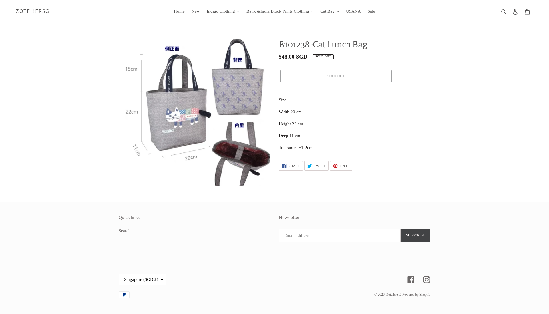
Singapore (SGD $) (141, 279)
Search (125, 230)
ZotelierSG (32, 11)
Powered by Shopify (416, 295)
